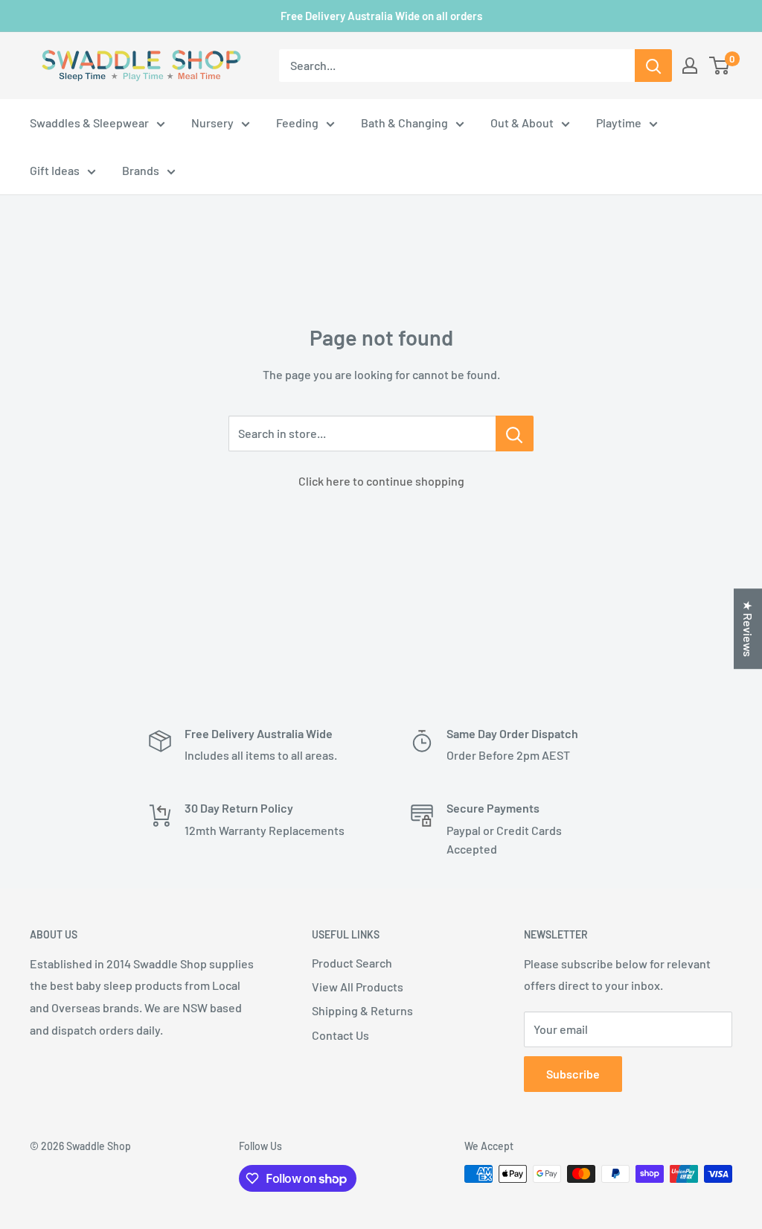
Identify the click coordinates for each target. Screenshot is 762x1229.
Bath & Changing (404, 122)
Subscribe (573, 1074)
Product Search (352, 963)
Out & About (522, 122)
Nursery (212, 122)
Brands (140, 170)
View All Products (357, 986)
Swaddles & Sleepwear (89, 122)
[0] (720, 65)
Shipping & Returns (362, 1010)
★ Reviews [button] (748, 628)
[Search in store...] (515, 433)
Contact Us (340, 1035)
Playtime (618, 122)
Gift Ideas (55, 170)
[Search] (653, 65)
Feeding (297, 122)
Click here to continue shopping (381, 481)
